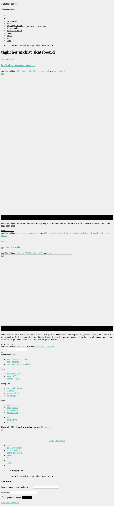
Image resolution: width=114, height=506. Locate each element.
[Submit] (2, 352)
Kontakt (10, 38)
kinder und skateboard (55, 233)
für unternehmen (14, 28)
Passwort (6, 492)
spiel (52, 346)
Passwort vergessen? (10, 502)
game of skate (11, 247)
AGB (8, 417)
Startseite (4, 59)
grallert (48, 427)
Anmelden (11, 405)
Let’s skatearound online (18, 65)
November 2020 (13, 374)
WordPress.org (13, 412)
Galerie (10, 33)
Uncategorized (13, 393)
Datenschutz (12, 420)
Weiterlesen (7, 230)
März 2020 (11, 376)
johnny (49, 253)
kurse (9, 23)
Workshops (11, 59)
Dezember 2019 (13, 379)
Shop (9, 40)
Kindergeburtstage (14, 25)
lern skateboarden (73, 233)
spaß (47, 346)
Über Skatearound (14, 30)
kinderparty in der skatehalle (19, 364)
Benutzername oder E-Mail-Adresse (17, 487)
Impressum (11, 422)
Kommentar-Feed (14, 410)
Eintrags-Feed (12, 407)
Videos (9, 35)
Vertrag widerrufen (57, 440)
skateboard (87, 233)
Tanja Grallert (59, 71)
